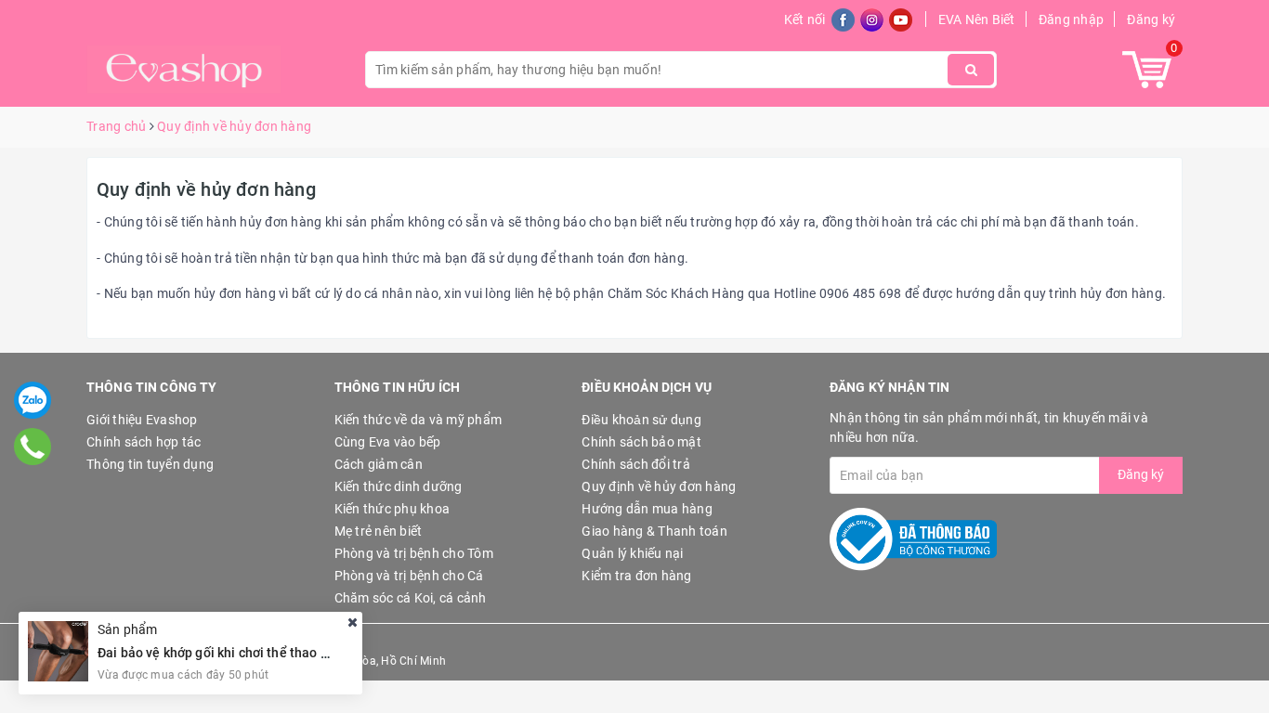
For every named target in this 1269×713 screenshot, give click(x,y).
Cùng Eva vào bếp (387, 441)
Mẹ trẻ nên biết (378, 531)
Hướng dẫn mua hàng (647, 508)
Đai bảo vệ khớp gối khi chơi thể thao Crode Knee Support (269, 652)
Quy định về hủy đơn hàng (206, 189)
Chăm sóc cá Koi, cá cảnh (410, 597)
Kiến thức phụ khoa (392, 508)
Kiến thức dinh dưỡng (398, 486)
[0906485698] (32, 446)
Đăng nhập (1071, 19)
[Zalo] (32, 400)
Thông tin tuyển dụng (150, 464)
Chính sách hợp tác (144, 441)
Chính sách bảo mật (641, 441)
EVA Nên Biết (976, 19)
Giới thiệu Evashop (142, 419)
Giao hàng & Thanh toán (654, 531)
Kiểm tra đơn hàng (636, 575)
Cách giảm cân (378, 464)
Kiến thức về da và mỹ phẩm (418, 419)
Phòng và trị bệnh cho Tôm (413, 553)
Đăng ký (1151, 19)
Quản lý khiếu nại (632, 553)
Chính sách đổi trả (636, 464)
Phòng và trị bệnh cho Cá (409, 575)
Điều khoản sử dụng (641, 419)
